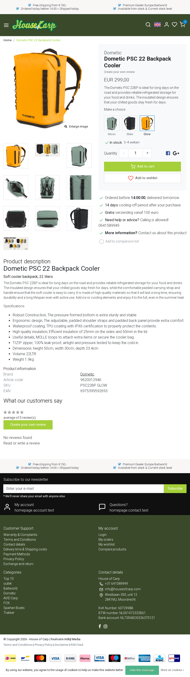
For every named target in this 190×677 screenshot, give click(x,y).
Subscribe (175, 489)
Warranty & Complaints (20, 535)
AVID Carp (10, 598)
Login (102, 535)
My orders (105, 539)
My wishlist (106, 544)
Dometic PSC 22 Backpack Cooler (38, 40)
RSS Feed (77, 644)
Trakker (8, 613)
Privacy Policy (13, 559)
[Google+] (176, 153)
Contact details (14, 544)
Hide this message (142, 670)
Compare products (112, 549)
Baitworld (10, 588)
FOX (6, 603)
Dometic (9, 593)
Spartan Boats (14, 608)
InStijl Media (72, 639)
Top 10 (8, 579)
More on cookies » (172, 670)
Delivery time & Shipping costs (25, 549)
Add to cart (145, 166)
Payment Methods (16, 554)
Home (7, 40)
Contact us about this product (162, 233)
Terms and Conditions (19, 539)
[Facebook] (168, 153)
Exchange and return (18, 564)
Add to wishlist (145, 178)
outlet (7, 583)
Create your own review (119, 72)
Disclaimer (62, 644)
